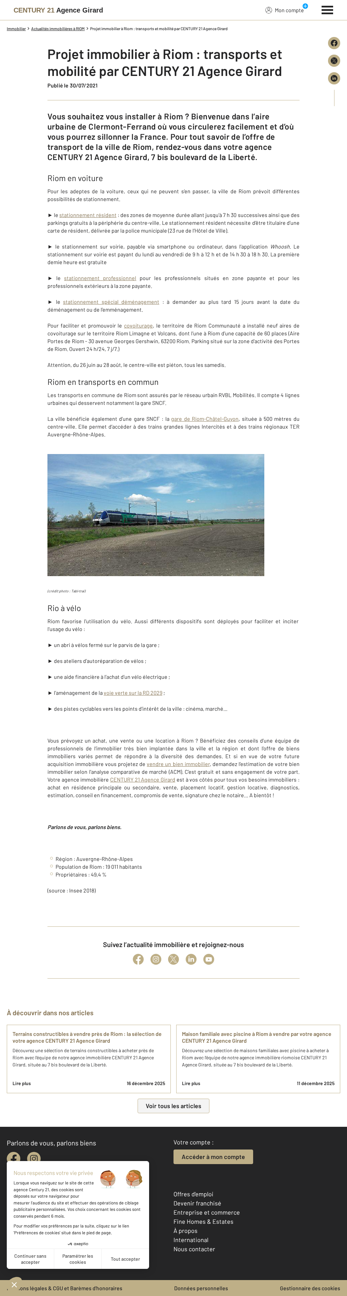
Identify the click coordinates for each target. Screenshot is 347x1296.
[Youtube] (208, 959)
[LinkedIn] (191, 959)
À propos (186, 1230)
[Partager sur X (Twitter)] (334, 61)
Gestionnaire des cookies (310, 1288)
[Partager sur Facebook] (334, 43)
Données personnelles (201, 1288)
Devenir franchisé (197, 1203)
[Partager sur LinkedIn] (334, 78)
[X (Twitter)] (173, 959)
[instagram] (34, 1158)
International (191, 1239)
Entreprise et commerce (207, 1212)
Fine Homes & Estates (203, 1221)
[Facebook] (138, 959)
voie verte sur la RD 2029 (133, 692)
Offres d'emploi (193, 1194)
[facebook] (13, 1158)
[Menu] (327, 9)
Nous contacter (194, 1249)
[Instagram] (155, 959)
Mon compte (289, 10)
